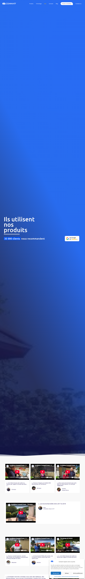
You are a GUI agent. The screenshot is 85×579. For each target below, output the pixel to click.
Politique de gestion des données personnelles (70, 576)
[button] (72, 238)
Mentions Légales (57, 576)
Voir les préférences (78, 573)
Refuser (67, 573)
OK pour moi (56, 573)
